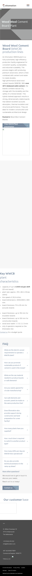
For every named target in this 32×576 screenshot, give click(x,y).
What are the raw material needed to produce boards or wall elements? (14, 378)
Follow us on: (7, 559)
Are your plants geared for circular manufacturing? (13, 389)
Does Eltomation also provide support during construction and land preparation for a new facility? (12, 416)
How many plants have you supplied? (13, 430)
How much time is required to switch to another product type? (14, 441)
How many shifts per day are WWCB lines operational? (14, 452)
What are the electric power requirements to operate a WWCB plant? (14, 352)
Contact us (4, 332)
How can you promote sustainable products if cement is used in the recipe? (14, 365)
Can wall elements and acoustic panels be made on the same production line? (14, 400)
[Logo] (4, 523)
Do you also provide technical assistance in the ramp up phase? (13, 463)
